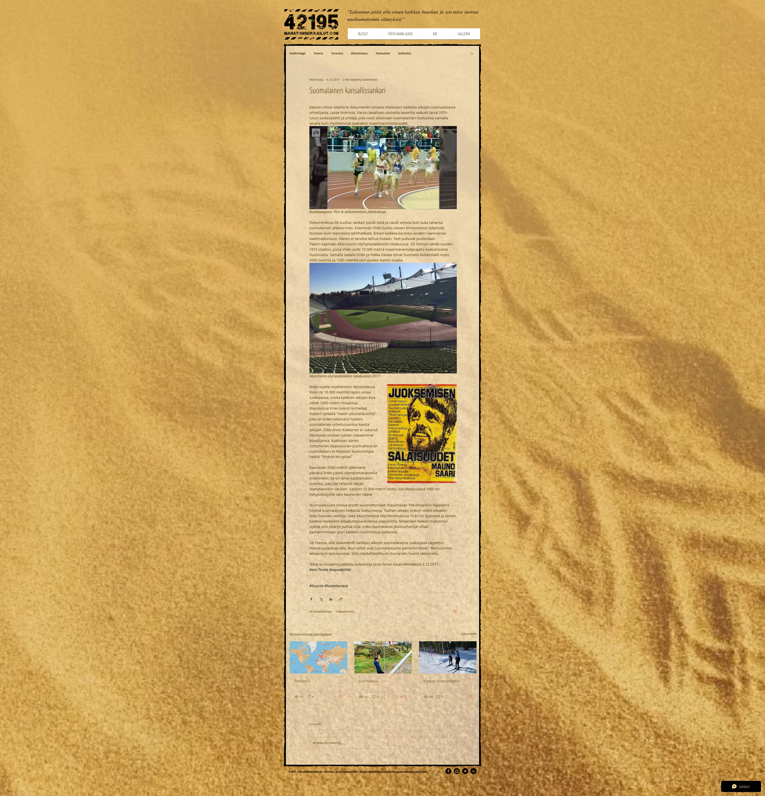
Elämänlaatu (359, 53)
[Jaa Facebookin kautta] (311, 599)
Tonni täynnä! (302, 681)
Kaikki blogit (297, 53)
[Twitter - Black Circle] (465, 771)
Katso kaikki (469, 634)
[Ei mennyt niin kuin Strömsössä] (448, 657)
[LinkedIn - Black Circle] (474, 771)
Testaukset (383, 53)
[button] (472, 53)
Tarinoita (337, 53)
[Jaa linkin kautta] (340, 599)
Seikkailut (404, 53)
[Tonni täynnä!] (318, 657)
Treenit (318, 53)
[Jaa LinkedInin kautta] (331, 599)
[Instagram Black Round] (457, 771)
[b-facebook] (448, 771)
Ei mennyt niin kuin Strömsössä (441, 681)
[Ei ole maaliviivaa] (383, 657)
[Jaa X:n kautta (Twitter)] (321, 599)
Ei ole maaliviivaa (368, 681)
